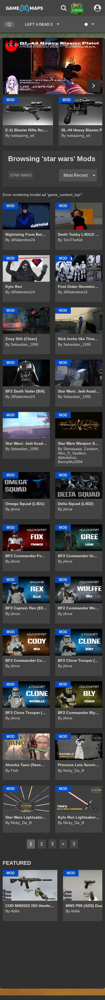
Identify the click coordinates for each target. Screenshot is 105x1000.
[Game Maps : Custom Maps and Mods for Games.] (24, 8)
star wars (21, 175)
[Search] (63, 8)
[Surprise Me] (89, 24)
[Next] (93, 85)
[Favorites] (9, 24)
